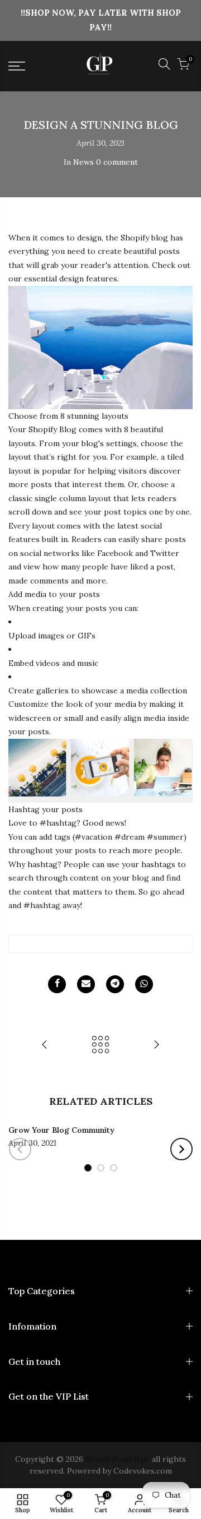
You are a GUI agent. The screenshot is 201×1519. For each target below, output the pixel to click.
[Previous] (20, 1149)
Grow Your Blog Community (61, 1130)
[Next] (181, 1149)
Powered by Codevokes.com (118, 1471)
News (83, 162)
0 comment (117, 162)
